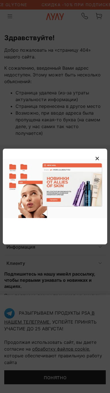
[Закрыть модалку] (97, 158)
